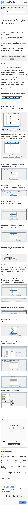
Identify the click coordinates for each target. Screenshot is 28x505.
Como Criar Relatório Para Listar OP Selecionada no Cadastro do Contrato (13, 457)
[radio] (9, 428)
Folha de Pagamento (12, 7)
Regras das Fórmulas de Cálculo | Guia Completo (13, 460)
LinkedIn (7, 420)
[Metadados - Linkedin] (14, 496)
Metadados (3, 7)
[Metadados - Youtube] (17, 496)
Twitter (4, 420)
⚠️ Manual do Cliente (6, 454)
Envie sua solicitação (14, 444)
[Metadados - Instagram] (10, 496)
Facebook (2, 420)
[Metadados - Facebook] (6, 496)
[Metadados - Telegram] (21, 496)
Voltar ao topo (5, 478)
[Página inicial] (8, 2)
